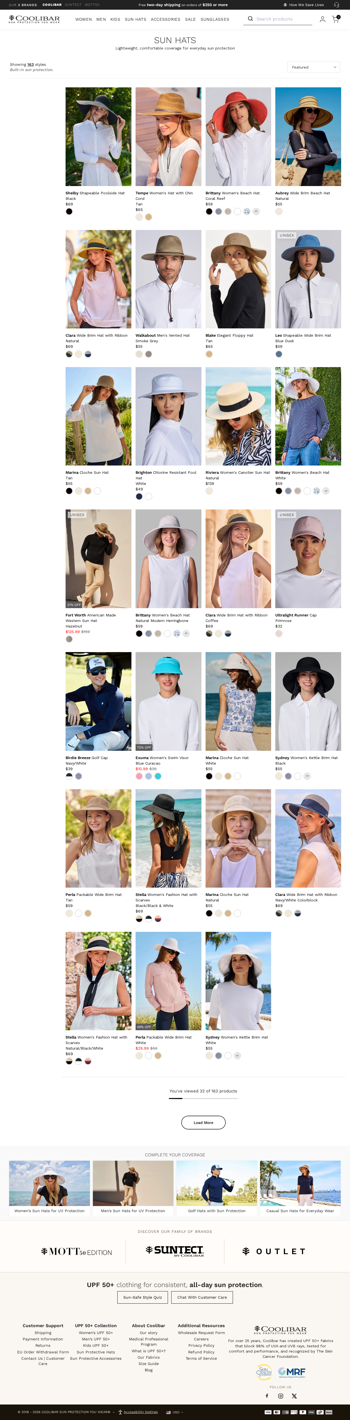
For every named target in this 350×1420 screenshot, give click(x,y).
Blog (148, 1370)
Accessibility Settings (141, 1412)
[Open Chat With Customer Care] (336, 5)
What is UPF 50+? (149, 1351)
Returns (42, 1345)
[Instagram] (280, 1396)
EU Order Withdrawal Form (43, 1352)
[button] (91, 620)
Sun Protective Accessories (95, 1358)
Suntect (73, 5)
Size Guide (149, 1363)
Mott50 (92, 5)
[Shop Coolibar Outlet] (273, 1251)
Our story (148, 1332)
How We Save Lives (306, 5)
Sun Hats (175, 40)
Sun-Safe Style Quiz (142, 1297)
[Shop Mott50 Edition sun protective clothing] (76, 1251)
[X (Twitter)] (294, 1396)
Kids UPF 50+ (95, 1345)
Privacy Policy (201, 1345)
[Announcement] (183, 5)
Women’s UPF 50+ (96, 1332)
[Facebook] (267, 1396)
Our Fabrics (149, 1357)
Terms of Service (201, 1358)
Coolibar (52, 5)
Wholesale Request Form (201, 1332)
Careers (201, 1339)
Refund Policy (201, 1352)
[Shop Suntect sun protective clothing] (175, 1251)
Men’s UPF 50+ (96, 1339)
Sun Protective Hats (96, 1352)
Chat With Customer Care (202, 1297)
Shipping (43, 1332)
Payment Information (43, 1339)
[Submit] (249, 19)
